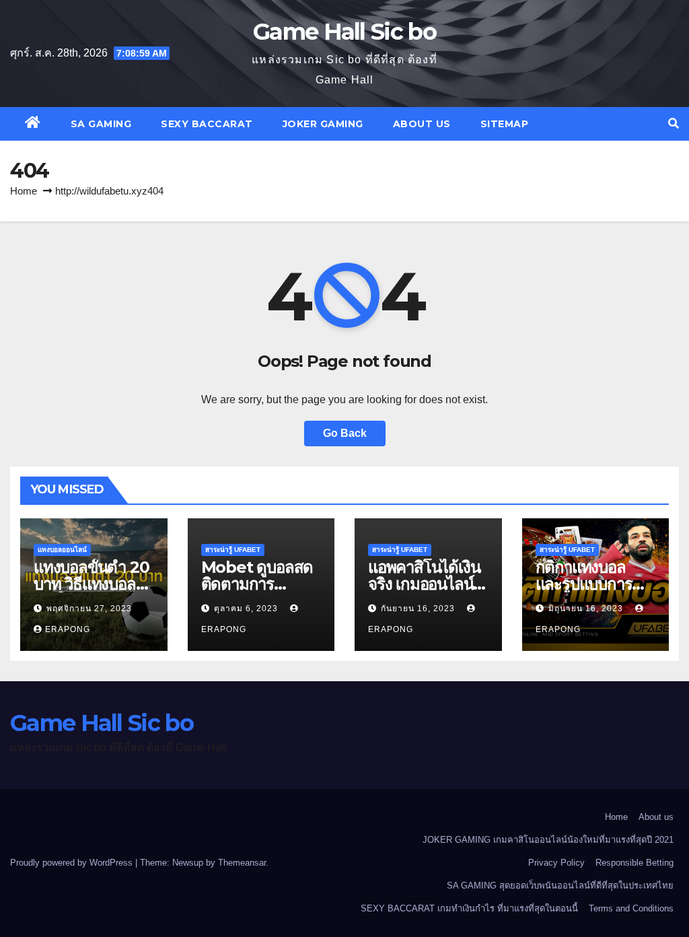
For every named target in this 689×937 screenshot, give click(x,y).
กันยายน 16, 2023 (419, 608)
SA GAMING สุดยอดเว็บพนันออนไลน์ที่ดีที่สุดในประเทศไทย (560, 885)
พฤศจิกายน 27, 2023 (89, 608)
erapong (67, 629)
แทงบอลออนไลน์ (62, 549)
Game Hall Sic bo (344, 32)
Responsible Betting (634, 863)
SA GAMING (101, 124)
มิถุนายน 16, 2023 (587, 608)
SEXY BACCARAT (207, 124)
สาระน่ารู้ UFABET (232, 549)
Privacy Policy (556, 863)
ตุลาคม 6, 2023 (247, 608)
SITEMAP (504, 124)
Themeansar (242, 863)
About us (422, 124)
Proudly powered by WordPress (72, 863)
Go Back (345, 433)
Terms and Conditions (631, 908)
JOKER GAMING (323, 124)
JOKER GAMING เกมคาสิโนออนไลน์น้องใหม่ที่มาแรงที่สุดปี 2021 (548, 840)
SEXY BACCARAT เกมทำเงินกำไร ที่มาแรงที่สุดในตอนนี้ (469, 908)
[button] (673, 123)
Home (23, 191)
